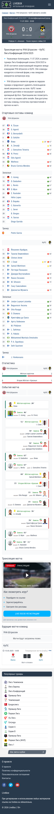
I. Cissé (14, 262)
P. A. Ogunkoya (17, 342)
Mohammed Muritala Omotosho (24, 337)
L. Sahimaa (15, 329)
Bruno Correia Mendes (20, 166)
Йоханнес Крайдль (19, 249)
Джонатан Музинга (19, 290)
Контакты (6, 778)
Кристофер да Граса (20, 317)
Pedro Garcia (16, 233)
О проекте (6, 767)
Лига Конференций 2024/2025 (15, 18)
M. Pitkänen (16, 325)
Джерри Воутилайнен (20, 274)
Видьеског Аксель (19, 305)
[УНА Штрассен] (11, 31)
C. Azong (14, 177)
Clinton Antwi (16, 258)
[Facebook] (4, 785)
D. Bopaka (15, 201)
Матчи (12, 13)
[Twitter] (11, 785)
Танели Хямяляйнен (20, 254)
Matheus (14, 162)
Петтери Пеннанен (19, 270)
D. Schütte (15, 137)
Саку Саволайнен (18, 286)
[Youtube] (17, 785)
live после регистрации (27, 613)
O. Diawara (15, 313)
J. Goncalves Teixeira (20, 149)
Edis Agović (16, 158)
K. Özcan (14, 125)
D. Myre (14, 189)
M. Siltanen (16, 282)
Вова (13, 141)
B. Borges (15, 213)
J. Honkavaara (17, 357)
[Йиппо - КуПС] (27, 657)
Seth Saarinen (17, 346)
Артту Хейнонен (18, 321)
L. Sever (14, 209)
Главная (5, 13)
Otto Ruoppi (16, 309)
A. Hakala (15, 333)
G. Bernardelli (17, 133)
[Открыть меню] (49, 4)
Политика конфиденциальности (16, 770)
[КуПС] (42, 31)
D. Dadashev (16, 181)
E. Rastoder (16, 193)
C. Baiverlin (16, 205)
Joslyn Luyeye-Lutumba (21, 301)
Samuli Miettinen (18, 266)
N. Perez (14, 153)
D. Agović (15, 129)
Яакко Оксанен (17, 278)
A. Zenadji (15, 145)
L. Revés (14, 185)
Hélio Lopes (16, 197)
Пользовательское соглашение (15, 774)
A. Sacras (15, 217)
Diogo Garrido (17, 221)
